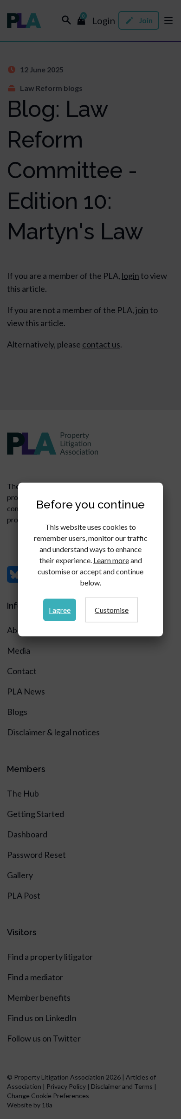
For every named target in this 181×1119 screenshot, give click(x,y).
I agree (60, 609)
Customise (112, 609)
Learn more (111, 560)
